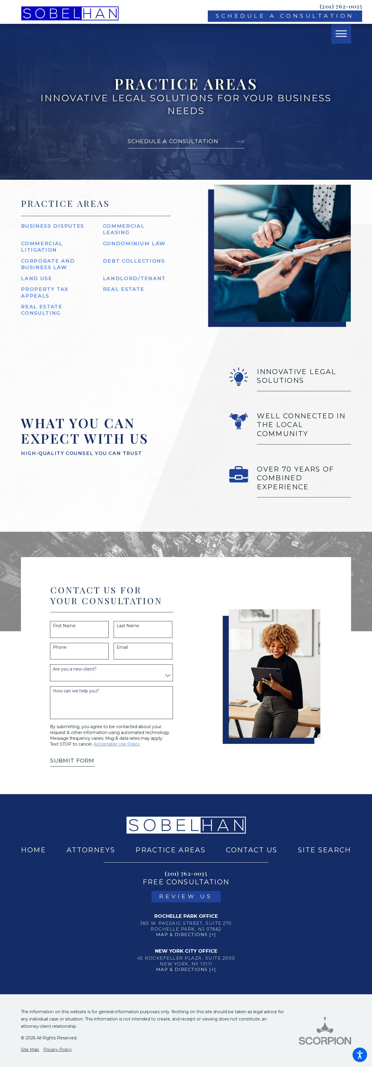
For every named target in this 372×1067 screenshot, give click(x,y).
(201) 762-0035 (341, 6)
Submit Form (72, 760)
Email (122, 647)
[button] (360, 1055)
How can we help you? (76, 691)
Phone (60, 647)
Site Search (324, 850)
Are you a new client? (74, 669)
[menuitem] (33, 850)
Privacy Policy (57, 1049)
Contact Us (251, 850)
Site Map (30, 1049)
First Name (64, 625)
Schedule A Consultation (285, 16)
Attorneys (91, 850)
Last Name (128, 625)
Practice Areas (170, 850)
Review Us (186, 896)
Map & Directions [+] (186, 934)
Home (33, 850)
